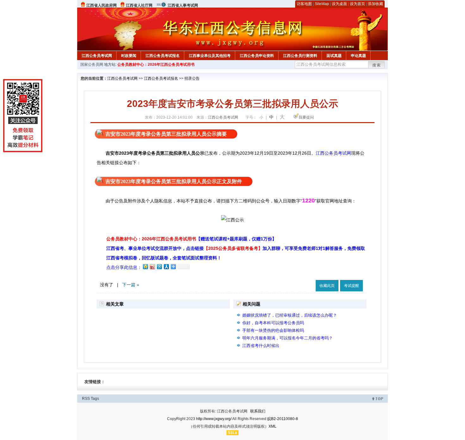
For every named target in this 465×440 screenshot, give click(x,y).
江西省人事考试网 (183, 5)
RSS (86, 398)
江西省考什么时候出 (260, 345)
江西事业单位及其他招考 (210, 55)
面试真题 (334, 55)
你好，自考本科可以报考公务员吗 (273, 322)
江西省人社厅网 (139, 5)
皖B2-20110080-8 (282, 419)
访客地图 (304, 4)
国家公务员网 (91, 64)
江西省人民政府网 (101, 5)
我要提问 (306, 117)
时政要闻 (128, 55)
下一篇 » (130, 284)
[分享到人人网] (166, 266)
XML (272, 426)
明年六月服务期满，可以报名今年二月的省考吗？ (287, 338)
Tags (95, 398)
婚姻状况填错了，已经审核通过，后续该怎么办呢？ (289, 315)
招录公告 (192, 78)
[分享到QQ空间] (145, 266)
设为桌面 (339, 4)
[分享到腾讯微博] (159, 266)
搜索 (376, 65)
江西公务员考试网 (97, 55)
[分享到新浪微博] (152, 266)
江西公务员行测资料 (300, 55)
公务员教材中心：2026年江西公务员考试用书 (156, 64)
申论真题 (358, 55)
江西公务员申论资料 (257, 55)
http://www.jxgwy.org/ (214, 419)
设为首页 (357, 4)
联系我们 (257, 411)
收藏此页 (327, 285)
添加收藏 (375, 4)
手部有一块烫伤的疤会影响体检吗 (273, 330)
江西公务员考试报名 (163, 55)
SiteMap (322, 4)
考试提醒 (351, 285)
